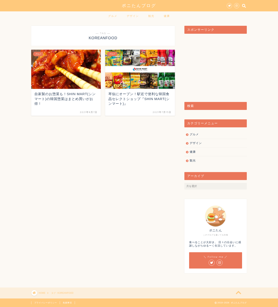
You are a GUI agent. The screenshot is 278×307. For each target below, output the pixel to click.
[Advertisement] (215, 66)
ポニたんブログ (139, 5)
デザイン (133, 16)
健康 (167, 16)
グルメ (112, 16)
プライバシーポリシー (45, 303)
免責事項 (67, 303)
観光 (151, 16)
